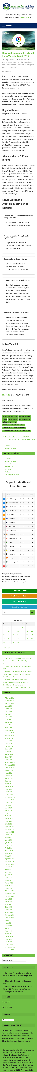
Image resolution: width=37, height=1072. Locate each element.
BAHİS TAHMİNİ (18, 62)
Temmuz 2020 (10, 894)
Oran (16, 430)
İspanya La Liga (8, 430)
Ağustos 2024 (9, 762)
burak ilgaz (22, 60)
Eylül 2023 (8, 792)
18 (22, 635)
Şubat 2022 (9, 843)
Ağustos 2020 (9, 891)
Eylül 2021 (8, 856)
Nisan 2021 (8, 869)
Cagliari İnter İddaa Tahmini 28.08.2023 (21, 440)
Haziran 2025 (9, 736)
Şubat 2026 (9, 714)
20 (32, 635)
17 (18, 635)
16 (13, 635)
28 (4, 642)
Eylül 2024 (8, 760)
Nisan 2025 (8, 741)
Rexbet (7, 472)
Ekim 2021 (8, 853)
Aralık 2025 (8, 719)
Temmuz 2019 (10, 915)
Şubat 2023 (9, 811)
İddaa (30, 62)
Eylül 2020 (8, 888)
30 (13, 642)
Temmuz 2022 (10, 829)
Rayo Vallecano (11, 67)
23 (13, 638)
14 (4, 635)
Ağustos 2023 (9, 794)
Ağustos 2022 (9, 827)
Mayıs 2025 (9, 738)
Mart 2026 (8, 711)
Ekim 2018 (8, 939)
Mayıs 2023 (9, 802)
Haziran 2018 (9, 950)
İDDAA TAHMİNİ (7, 65)
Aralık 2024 (8, 752)
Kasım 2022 (9, 819)
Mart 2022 (8, 840)
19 (27, 635)
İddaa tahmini (7, 428)
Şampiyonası (14, 475)
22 (9, 638)
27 (32, 638)
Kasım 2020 (9, 883)
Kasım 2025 (9, 722)
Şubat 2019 (9, 928)
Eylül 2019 (8, 910)
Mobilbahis (6, 395)
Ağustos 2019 (9, 912)
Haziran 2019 (9, 918)
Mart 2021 (8, 872)
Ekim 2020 (8, 886)
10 (18, 631)
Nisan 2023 (8, 805)
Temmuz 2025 (10, 733)
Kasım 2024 (9, 754)
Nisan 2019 (8, 923)
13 (32, 631)
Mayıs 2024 (9, 770)
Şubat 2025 (9, 746)
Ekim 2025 (8, 725)
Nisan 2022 (8, 837)
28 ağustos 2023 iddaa (10, 416)
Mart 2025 (8, 744)
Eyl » (9, 648)
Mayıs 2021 (9, 867)
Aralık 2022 (8, 816)
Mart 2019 (8, 926)
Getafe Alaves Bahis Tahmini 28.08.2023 (16, 437)
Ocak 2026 (8, 717)
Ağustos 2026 (9, 698)
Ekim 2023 (8, 789)
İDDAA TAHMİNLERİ (19, 65)
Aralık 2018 (8, 934)
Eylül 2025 (8, 727)
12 (27, 631)
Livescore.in (9, 445)
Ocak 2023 (8, 813)
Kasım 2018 (9, 936)
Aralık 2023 (8, 784)
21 (4, 638)
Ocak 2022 (8, 845)
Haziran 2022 (9, 832)
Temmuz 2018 (10, 947)
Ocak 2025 (8, 749)
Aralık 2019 (8, 904)
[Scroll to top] (33, 1068)
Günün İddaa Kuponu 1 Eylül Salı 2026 (17, 688)
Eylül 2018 (8, 942)
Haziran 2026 (9, 703)
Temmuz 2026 (10, 701)
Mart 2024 (8, 776)
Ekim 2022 (8, 821)
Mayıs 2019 (9, 920)
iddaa (22, 425)
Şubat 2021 (9, 875)
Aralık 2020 (8, 880)
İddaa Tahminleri (19, 428)
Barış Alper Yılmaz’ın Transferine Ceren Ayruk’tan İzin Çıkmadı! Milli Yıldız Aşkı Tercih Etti (17, 661)
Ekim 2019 (8, 907)
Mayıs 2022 (9, 835)
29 (9, 642)
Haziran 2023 (9, 800)
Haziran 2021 (9, 864)
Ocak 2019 (8, 931)
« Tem (4, 648)
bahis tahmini (13, 419)
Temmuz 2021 (10, 861)
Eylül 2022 (8, 824)
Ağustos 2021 (9, 859)
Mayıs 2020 (9, 899)
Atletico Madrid (7, 62)
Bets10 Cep (9, 466)
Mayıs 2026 (9, 706)
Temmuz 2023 (10, 797)
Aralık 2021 (8, 848)
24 (18, 638)
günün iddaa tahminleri (11, 425)
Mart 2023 (8, 808)
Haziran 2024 (9, 768)
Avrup (7, 475)
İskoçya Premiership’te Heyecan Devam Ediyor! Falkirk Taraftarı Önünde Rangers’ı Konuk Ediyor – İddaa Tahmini (17, 674)
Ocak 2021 (8, 877)
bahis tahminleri (25, 419)
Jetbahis (8, 469)
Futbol (26, 62)
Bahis (5, 419)
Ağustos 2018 (9, 944)
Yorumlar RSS (7, 1007)
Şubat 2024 (9, 778)
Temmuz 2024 (10, 765)
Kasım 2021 (9, 851)
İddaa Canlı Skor (10, 448)
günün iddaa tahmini (10, 422)
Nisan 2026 (8, 709)
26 (27, 638)
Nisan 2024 (8, 773)
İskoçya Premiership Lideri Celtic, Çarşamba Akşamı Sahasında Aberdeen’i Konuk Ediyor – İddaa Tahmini (16, 682)
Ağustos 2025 (9, 730)
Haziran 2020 (9, 896)
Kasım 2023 (9, 786)
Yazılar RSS (6, 1002)
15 (9, 635)
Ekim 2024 (8, 757)
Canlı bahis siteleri (11, 464)
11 (22, 631)
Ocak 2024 (8, 781)
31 (18, 642)
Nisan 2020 (8, 902)
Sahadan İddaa (24, 17)
